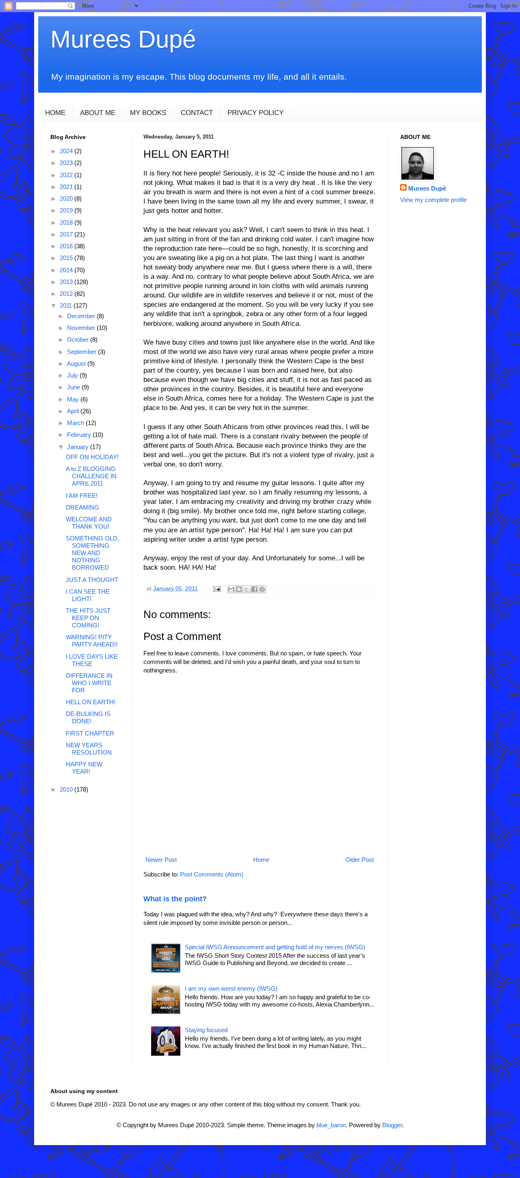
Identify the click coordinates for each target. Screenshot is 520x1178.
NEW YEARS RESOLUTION (89, 749)
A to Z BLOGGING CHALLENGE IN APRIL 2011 (91, 476)
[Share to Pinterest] (262, 589)
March (76, 422)
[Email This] (231, 589)
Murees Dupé (123, 39)
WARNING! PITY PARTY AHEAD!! (91, 640)
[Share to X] (247, 589)
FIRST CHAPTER (90, 733)
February (80, 434)
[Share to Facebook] (254, 589)
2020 (67, 198)
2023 (67, 162)
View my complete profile (433, 199)
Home (261, 859)
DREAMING (82, 507)
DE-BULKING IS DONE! (88, 717)
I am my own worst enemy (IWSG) (231, 988)
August (77, 363)
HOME (55, 113)
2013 (67, 281)
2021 (67, 186)
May (73, 399)
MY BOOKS (148, 113)
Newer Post (161, 859)
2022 (67, 174)
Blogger (392, 1125)
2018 (67, 222)
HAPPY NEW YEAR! (84, 768)
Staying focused (206, 1029)
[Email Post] (216, 589)
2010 (67, 789)
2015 (67, 257)
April (73, 411)
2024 (67, 151)
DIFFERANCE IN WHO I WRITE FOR (89, 683)
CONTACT (197, 113)
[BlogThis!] (239, 589)
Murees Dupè (427, 188)
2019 (67, 210)
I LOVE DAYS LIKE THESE (92, 660)
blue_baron (331, 1125)
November (82, 327)
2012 (67, 293)
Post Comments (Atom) (211, 874)
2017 (67, 234)
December (82, 315)
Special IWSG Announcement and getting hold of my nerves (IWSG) (275, 947)
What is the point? (175, 899)
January (78, 446)
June (74, 387)
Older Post (359, 859)
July (73, 375)
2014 (67, 270)
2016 (67, 246)
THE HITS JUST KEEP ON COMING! (88, 618)
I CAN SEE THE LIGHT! (88, 595)
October (78, 339)
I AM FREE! (82, 495)
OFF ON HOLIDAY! (92, 456)
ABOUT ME (97, 113)
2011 (67, 305)
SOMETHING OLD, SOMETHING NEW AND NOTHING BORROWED (92, 553)
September (82, 351)
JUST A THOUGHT (92, 579)
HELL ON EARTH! (90, 702)
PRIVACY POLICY (256, 113)
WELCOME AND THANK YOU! (89, 523)
